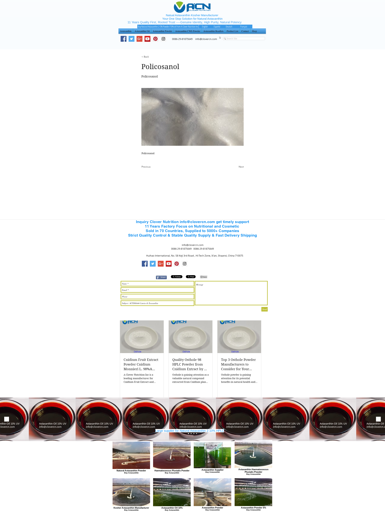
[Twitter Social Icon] (131, 39)
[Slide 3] (188, 433)
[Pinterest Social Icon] (155, 39)
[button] (220, 38)
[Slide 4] (196, 433)
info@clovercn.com (192, 245)
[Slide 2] (191, 433)
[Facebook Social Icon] (123, 39)
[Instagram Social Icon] (185, 264)
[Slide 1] (193, 433)
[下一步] (378, 419)
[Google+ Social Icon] (139, 39)
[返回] (6, 419)
